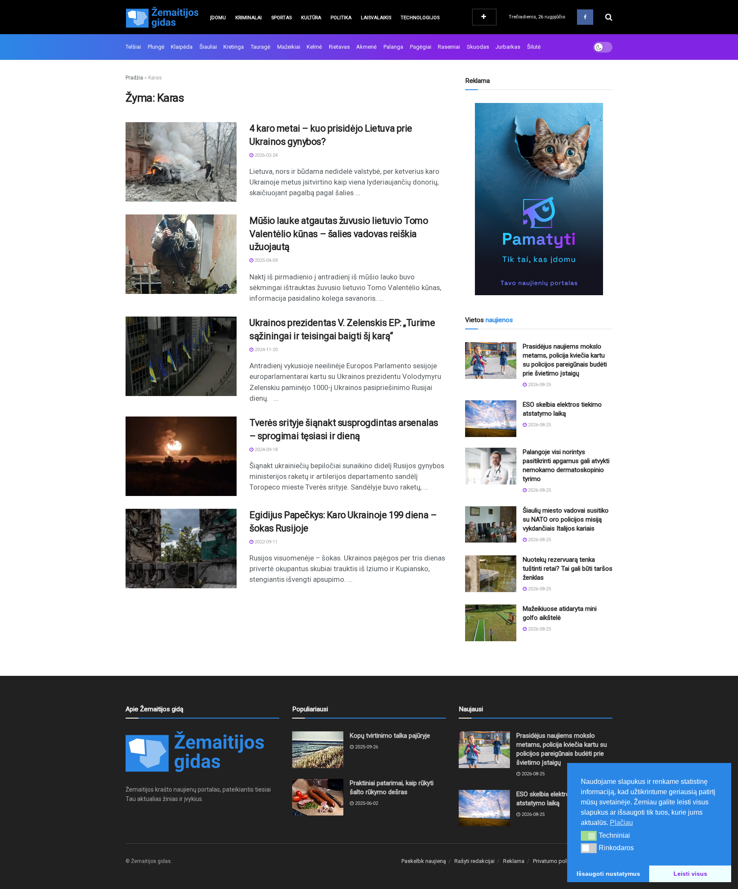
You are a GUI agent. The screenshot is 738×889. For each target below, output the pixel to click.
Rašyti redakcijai (474, 861)
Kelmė (314, 47)
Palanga (393, 47)
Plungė (156, 47)
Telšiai (133, 47)
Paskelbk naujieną (423, 861)
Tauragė (260, 47)
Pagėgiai (420, 47)
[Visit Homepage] (162, 17)
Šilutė (534, 47)
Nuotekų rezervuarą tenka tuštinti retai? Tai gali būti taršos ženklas (567, 568)
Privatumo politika (555, 861)
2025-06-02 (366, 803)
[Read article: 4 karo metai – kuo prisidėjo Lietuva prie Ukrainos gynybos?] (181, 162)
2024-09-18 (265, 449)
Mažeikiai (288, 47)
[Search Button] (608, 17)
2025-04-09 (265, 260)
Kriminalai (248, 18)
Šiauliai (208, 47)
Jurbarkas (507, 47)
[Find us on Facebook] (585, 17)
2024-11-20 (265, 349)
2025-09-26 (366, 747)
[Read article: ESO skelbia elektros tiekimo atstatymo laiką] (490, 418)
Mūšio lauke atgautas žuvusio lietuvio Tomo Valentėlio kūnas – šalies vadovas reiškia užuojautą (338, 233)
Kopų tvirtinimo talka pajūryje (390, 735)
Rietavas (339, 47)
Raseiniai (449, 47)
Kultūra (311, 18)
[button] (589, 835)
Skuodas (478, 47)
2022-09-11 (265, 542)
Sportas (281, 18)
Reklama (513, 861)
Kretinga (233, 47)
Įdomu (218, 18)
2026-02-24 (265, 155)
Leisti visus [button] (690, 873)
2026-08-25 (539, 384)
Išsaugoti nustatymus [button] (608, 873)
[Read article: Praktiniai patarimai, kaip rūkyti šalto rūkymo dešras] (317, 797)
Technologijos (420, 18)
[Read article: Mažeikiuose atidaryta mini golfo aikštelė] (490, 622)
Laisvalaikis (376, 18)
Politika (341, 18)
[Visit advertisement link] (538, 199)
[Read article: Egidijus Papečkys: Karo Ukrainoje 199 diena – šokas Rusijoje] (181, 548)
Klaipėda (182, 47)
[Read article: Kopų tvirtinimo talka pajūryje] (317, 749)
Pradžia (134, 78)
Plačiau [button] (621, 822)
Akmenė (366, 47)
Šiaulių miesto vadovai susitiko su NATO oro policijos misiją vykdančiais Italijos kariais (566, 519)
